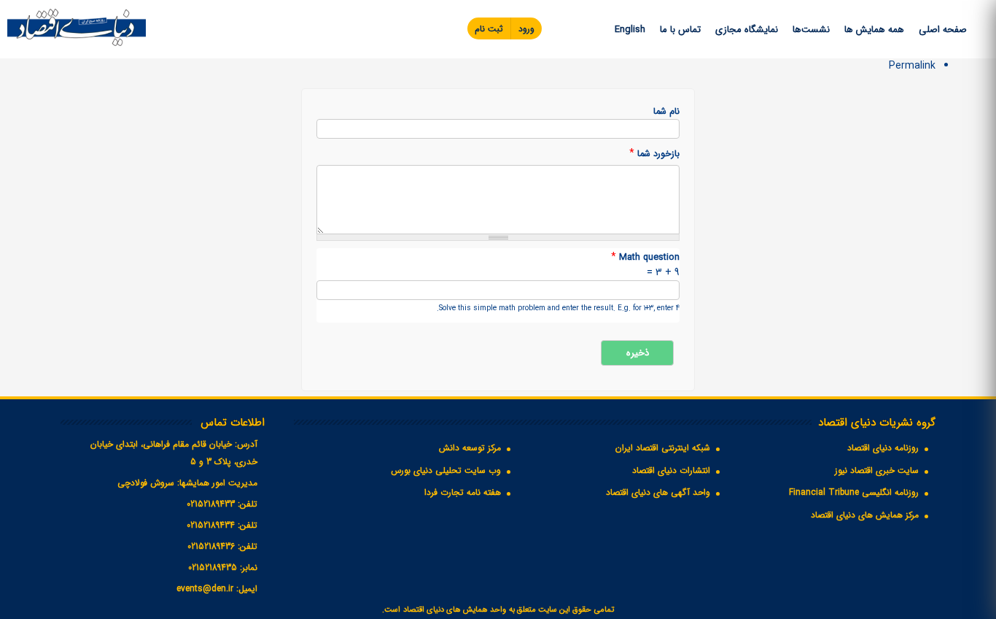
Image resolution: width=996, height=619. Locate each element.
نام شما (666, 112)
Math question (645, 257)
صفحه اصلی (943, 29)
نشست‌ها (811, 29)
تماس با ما (680, 29)
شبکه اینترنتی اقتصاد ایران (662, 448)
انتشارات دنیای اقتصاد (671, 470)
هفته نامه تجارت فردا (462, 492)
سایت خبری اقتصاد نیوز (877, 470)
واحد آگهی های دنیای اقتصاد (658, 492)
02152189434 (211, 525)
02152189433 (211, 504)
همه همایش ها (874, 29)
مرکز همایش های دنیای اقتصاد (865, 515)
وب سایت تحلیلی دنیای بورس (446, 470)
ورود (526, 29)
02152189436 (211, 546)
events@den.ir (204, 589)
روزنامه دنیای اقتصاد (883, 448)
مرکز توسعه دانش (470, 448)
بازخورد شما (654, 153)
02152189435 (212, 567)
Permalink (912, 66)
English (630, 29)
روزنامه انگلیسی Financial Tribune (854, 492)
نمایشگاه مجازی (746, 29)
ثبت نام (489, 29)
